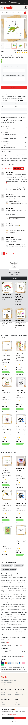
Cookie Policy (13, 714)
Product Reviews (6, 169)
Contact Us (17, 704)
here (8, 643)
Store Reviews (18, 169)
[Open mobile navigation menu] (2, 8)
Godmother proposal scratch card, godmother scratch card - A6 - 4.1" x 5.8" (17, 246)
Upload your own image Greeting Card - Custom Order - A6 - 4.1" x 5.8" (17, 189)
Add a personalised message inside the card (13, 75)
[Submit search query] (25, 12)
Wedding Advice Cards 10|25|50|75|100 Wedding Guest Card (18, 202)
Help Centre (25, 2)
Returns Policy (4, 692)
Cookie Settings (14, 722)
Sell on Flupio (19, 2)
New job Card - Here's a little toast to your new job (17, 231)
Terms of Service (19, 694)
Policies (3, 704)
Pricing (16, 692)
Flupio (2, 702)
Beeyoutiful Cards (22, 50)
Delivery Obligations (6, 694)
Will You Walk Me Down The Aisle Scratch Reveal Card (17, 218)
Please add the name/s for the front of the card (13, 67)
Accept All (20, 718)
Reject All (8, 718)
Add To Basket (14, 87)
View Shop (14, 278)
